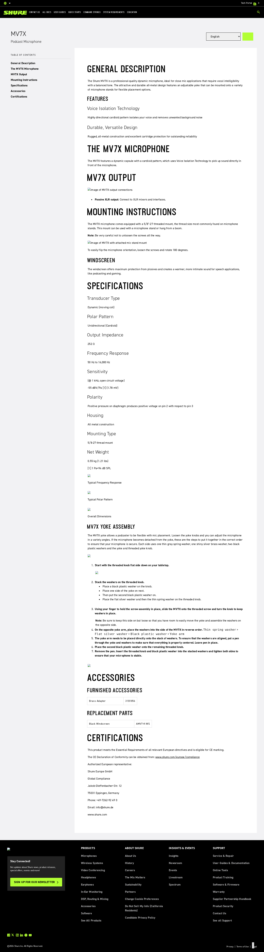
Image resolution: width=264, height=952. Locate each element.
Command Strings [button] (92, 12)
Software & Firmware (226, 884)
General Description (23, 63)
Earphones (87, 884)
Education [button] (132, 12)
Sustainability (133, 884)
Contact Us (219, 913)
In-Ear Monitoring (92, 892)
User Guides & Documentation (231, 863)
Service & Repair (223, 856)
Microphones (89, 856)
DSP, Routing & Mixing (94, 899)
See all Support (222, 920)
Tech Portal (250, 3)
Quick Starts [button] (74, 12)
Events (173, 870)
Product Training (223, 877)
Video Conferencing (93, 870)
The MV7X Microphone (25, 69)
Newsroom (175, 863)
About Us (130, 856)
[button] (41, 63)
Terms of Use (243, 947)
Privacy (229, 947)
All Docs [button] (47, 12)
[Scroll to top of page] (253, 945)
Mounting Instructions (24, 80)
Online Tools (220, 870)
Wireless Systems (92, 863)
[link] (15, 13)
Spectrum (175, 884)
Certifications (19, 96)
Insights (173, 856)
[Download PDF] (247, 37)
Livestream (176, 877)
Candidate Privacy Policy (140, 917)
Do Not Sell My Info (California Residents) (144, 908)
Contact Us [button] (34, 12)
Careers (130, 870)
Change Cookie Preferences (142, 899)
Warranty (219, 892)
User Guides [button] (60, 12)
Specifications (19, 85)
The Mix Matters (135, 877)
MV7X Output (19, 74)
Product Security (223, 906)
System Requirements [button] (113, 12)
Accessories (18, 91)
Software (86, 913)
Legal (254, 947)
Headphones (88, 877)
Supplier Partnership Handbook (232, 899)
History (129, 863)
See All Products (91, 920)
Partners (130, 892)
